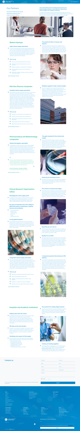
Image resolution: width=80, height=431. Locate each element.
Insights (54, 393)
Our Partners (7, 397)
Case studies (55, 395)
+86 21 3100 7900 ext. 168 (63, 415)
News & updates (55, 394)
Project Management (32, 395)
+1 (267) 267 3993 (25, 414)
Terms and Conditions (8, 405)
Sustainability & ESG (8, 399)
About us (6, 394)
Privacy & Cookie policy (9, 403)
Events (54, 397)
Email (41, 421)
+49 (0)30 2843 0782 (44, 414)
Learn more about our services (13, 75)
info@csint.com (7, 412)
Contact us (7, 393)
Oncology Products (32, 397)
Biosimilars (30, 398)
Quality (6, 395)
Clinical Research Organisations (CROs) (13, 13)
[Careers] (75, 1)
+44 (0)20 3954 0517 (8, 413)
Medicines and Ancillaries (33, 393)
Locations (6, 402)
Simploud (53, 245)
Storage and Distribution (32, 394)
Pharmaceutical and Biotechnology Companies (15, 11)
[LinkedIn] (34, 424)
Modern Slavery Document (9, 401)
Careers (6, 398)
